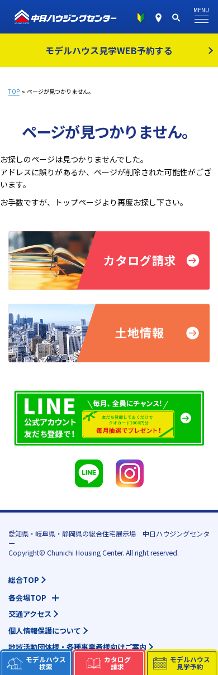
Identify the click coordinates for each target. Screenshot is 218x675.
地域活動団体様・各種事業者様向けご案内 (77, 647)
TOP (14, 91)
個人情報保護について (44, 630)
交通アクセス (29, 614)
